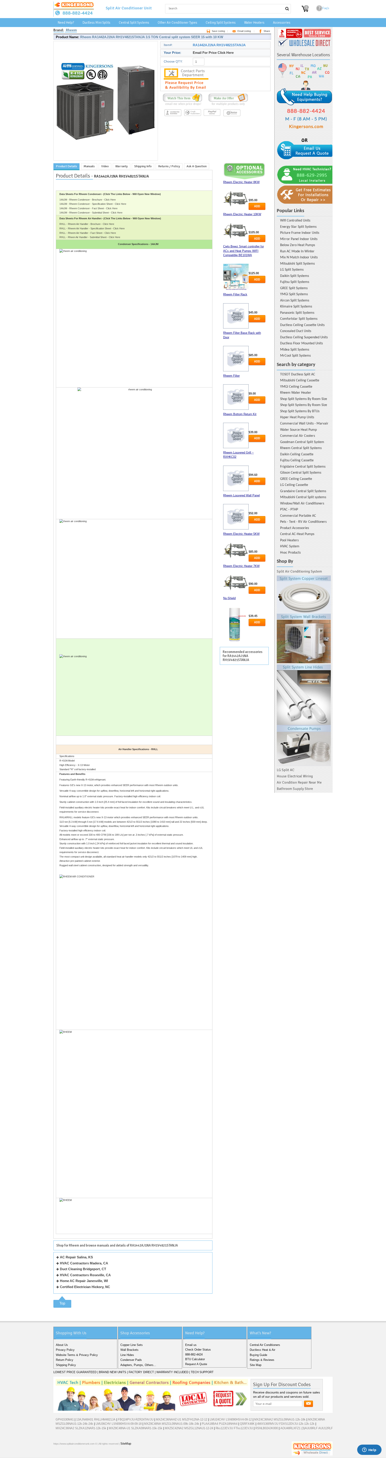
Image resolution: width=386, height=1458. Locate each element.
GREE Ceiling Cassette (296, 479)
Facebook (58, 1453)
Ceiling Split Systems (221, 23)
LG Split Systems (292, 270)
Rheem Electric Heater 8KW (241, 182)
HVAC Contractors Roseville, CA (85, 1275)
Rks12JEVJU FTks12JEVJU (234, 1428)
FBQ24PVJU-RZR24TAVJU (135, 1419)
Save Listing (218, 31)
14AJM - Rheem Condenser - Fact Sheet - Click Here (88, 208)
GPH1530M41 (65, 1419)
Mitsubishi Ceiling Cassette (299, 380)
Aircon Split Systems (294, 300)
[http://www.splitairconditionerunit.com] (304, 671)
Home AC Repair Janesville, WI (84, 1281)
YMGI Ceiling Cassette (296, 387)
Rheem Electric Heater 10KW (242, 214)
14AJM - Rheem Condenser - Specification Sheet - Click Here (92, 204)
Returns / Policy (169, 166)
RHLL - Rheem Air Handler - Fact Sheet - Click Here (87, 233)
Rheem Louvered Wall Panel (241, 495)
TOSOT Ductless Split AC (297, 374)
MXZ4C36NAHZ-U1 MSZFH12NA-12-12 (181, 1419)
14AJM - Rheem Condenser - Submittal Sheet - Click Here (90, 212)
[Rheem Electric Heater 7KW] (236, 583)
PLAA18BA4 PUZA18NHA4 (219, 1423)
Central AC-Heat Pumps (297, 534)
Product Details (66, 166)
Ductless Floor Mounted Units (301, 343)
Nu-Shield (229, 598)
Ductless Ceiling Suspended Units (304, 337)
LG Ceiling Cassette (294, 485)
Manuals (89, 166)
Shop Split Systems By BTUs (299, 411)
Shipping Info (143, 166)
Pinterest (79, 1453)
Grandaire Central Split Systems (303, 491)
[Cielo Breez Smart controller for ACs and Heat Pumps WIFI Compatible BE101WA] (236, 277)
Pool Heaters (289, 540)
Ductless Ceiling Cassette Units (302, 325)
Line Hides (127, 1355)
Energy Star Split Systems (298, 227)
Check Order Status (198, 1349)
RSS (86, 1453)
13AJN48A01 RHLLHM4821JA (95, 1419)
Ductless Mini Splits (96, 23)
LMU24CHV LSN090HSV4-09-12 (231, 1419)
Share (267, 31)
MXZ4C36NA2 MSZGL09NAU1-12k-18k (280, 1419)
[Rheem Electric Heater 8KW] (236, 199)
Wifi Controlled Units (295, 220)
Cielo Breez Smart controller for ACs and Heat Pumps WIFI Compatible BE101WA (243, 251)
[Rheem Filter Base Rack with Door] (236, 358)
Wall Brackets (129, 1349)
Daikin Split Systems (294, 276)
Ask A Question (197, 166)
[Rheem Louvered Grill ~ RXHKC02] (236, 478)
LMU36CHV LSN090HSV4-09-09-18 (119, 1423)
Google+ (72, 1453)
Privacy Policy (65, 1349)
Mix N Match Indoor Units (299, 257)
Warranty (121, 166)
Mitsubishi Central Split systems (303, 497)
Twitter (65, 1453)
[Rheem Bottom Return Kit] (236, 435)
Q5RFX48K (247, 1423)
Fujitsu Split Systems (294, 282)
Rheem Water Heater (295, 393)
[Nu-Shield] (236, 625)
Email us (191, 1345)
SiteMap (125, 1443)
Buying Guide (258, 1355)
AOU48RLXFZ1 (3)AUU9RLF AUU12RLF (306, 1428)
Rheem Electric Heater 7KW (241, 566)
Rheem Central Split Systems (301, 448)
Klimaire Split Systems (296, 306)
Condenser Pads (131, 1360)
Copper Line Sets (131, 1345)
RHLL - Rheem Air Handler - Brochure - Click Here (86, 224)
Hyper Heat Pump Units (297, 417)
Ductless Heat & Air (262, 1349)
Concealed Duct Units (295, 331)
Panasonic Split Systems (297, 313)
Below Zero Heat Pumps (297, 245)
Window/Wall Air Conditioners (302, 503)
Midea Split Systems (294, 349)
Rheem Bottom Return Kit (239, 414)
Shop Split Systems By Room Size (303, 399)
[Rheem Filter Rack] (236, 316)
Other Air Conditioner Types (177, 23)
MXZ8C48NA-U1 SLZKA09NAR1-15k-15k (135, 1428)
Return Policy (64, 1360)
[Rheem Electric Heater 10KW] (236, 231)
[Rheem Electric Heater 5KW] (236, 550)
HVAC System (289, 546)
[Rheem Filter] (236, 397)
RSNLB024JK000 (266, 1428)
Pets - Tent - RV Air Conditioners (303, 522)
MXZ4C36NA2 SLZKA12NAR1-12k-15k (81, 1428)
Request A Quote (196, 1364)
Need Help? (66, 23)
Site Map (255, 1365)
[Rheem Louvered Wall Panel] (236, 516)
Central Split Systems (134, 23)
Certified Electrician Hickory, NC (85, 1287)
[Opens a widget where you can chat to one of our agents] (369, 1450)
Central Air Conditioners (265, 1345)
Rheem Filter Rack (235, 294)
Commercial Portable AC (298, 516)
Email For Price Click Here (213, 52)
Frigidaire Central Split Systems (302, 467)
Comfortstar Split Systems (298, 319)
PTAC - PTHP (289, 509)
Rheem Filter (231, 375)
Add (257, 206)
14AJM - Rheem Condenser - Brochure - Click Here (87, 199)
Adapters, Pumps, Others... (138, 1365)
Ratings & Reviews (262, 1360)
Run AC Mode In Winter (297, 251)
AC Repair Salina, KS (76, 1257)
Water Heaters (254, 23)
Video (105, 166)
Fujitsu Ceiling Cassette (297, 460)
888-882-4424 (194, 1354)
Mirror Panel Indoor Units (298, 239)
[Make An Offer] (227, 105)
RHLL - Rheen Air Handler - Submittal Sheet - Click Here (89, 237)
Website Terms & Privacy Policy (77, 1355)
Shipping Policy (66, 1365)
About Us (62, 1345)
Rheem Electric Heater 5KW (241, 534)
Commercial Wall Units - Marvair (304, 423)
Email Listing (244, 31)
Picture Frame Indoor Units (299, 233)
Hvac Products (290, 552)
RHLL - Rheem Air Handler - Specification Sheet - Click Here (92, 228)
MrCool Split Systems (295, 356)
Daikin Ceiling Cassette (296, 454)
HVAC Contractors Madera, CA (84, 1263)
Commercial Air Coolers (297, 436)
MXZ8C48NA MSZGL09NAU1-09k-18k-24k (171, 1423)
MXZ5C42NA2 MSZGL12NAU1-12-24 (189, 1428)
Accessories (281, 23)
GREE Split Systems (294, 288)
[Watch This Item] (182, 105)
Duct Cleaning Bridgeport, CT (83, 1269)
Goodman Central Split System (302, 442)
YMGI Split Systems (294, 294)
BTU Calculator (195, 1359)
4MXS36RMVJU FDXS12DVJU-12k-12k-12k (286, 1423)
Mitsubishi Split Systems (297, 264)
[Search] (287, 9)
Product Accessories (294, 528)
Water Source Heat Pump (298, 430)
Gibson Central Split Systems (300, 473)
